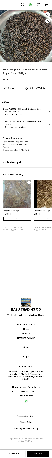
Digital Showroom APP (31, 440)
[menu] (4, 5)
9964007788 (28, 391)
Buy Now (38, 454)
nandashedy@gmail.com (27, 387)
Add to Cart (14, 454)
